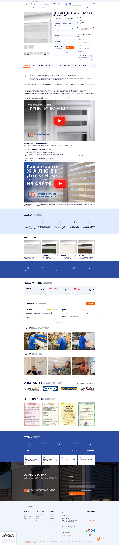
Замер (48, 65)
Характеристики (38, 65)
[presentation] (64, 28)
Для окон (38, 518)
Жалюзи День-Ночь (47, 7)
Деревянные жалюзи (58, 7)
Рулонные (26, 514)
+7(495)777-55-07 (31, 205)
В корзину (69, 47)
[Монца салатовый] (35, 53)
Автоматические (27, 523)
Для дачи (38, 523)
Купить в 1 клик (64, 52)
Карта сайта (64, 535)
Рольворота (51, 525)
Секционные (51, 514)
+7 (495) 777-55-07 (56, 3)
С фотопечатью (39, 525)
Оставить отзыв (70, 505)
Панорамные (52, 520)
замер (45, 448)
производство (88, 19)
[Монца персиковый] (38, 53)
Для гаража (38, 520)
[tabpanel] (38, 28)
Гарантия (78, 65)
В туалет (38, 516)
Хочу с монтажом (84, 59)
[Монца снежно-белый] (31, 53)
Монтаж (55, 65)
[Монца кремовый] (41, 53)
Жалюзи (26, 511)
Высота (56, 30)
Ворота (51, 511)
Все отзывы (90, 303)
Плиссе (25, 520)
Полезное (84, 1)
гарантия (90, 23)
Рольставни (40, 511)
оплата (85, 28)
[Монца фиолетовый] (25, 53)
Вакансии (69, 535)
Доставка (62, 65)
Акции (68, 1)
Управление (57, 35)
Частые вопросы (91, 505)
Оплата (70, 65)
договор (62, 448)
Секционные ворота (91, 7)
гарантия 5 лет (91, 450)
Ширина (56, 25)
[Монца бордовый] (45, 53)
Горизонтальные (27, 516)
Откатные (51, 516)
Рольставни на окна (69, 7)
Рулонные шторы (36, 7)
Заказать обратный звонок (89, 516)
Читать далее (29, 318)
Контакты (93, 1)
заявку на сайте (28, 227)
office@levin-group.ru (91, 520)
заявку (28, 450)
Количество (57, 41)
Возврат (85, 65)
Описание (27, 65)
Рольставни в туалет (80, 7)
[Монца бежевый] (48, 53)
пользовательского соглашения (30, 542)
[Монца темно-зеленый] (28, 53)
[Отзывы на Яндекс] (90, 525)
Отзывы (92, 65)
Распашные (51, 518)
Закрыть (8, 540)
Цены (64, 1)
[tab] (27, 66)
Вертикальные (27, 518)
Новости (78, 505)
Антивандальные (39, 514)
